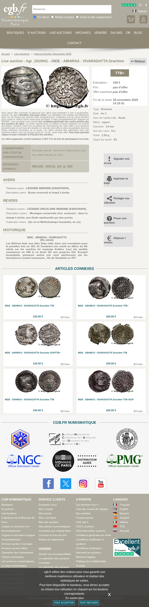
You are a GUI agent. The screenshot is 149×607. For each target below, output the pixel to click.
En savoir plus (74, 598)
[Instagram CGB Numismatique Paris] (83, 483)
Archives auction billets (14, 548)
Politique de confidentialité (91, 561)
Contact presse (84, 517)
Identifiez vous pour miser (33, 115)
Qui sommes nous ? (87, 504)
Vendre (100, 32)
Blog (138, 32)
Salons (116, 32)
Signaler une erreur (117, 161)
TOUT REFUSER (89, 602)
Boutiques (15, 32)
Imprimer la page (116, 180)
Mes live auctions (49, 522)
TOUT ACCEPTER (64, 602)
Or (128, 32)
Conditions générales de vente (93, 535)
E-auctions (37, 32)
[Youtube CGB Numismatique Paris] (100, 483)
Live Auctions (9, 513)
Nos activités (83, 513)
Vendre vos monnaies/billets (55, 554)
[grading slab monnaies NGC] (24, 461)
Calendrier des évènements (17, 552)
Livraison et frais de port (53, 535)
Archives (83, 32)
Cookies (80, 565)
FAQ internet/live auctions (90, 530)
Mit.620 (37, 166)
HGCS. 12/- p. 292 (59, 166)
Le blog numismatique (14, 565)
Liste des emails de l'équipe (92, 509)
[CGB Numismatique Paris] (15, 26)
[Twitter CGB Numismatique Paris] (65, 483)
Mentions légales (85, 556)
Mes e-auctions (47, 517)
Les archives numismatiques (17, 561)
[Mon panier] (131, 22)
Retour (140, 61)
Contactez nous (48, 504)
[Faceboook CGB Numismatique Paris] (48, 483)
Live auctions (61, 32)
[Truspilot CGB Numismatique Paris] (129, 5)
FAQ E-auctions (85, 526)
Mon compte (46, 509)
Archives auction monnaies (16, 543)
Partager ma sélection (116, 200)
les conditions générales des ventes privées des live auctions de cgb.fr (45, 122)
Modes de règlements (51, 539)
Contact (74, 43)
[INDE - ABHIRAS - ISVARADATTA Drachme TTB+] (45, 107)
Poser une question (115, 220)
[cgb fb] (145, 5)
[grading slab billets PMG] (124, 461)
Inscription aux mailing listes (55, 530)
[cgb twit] (139, 5)
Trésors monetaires (12, 556)
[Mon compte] (143, 22)
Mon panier (45, 513)
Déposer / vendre (115, 240)
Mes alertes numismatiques (54, 526)
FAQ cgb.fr (82, 522)
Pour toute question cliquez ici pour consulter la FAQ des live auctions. (45, 133)
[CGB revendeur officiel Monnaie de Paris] (74, 461)
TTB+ (119, 73)
